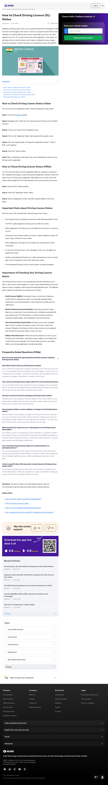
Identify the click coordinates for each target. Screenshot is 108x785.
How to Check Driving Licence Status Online (16, 87)
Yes (39, 528)
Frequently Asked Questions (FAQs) (14, 97)
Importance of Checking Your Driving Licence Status (19, 94)
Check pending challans (83, 38)
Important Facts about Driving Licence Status (17, 92)
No (52, 528)
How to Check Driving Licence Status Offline (16, 90)
